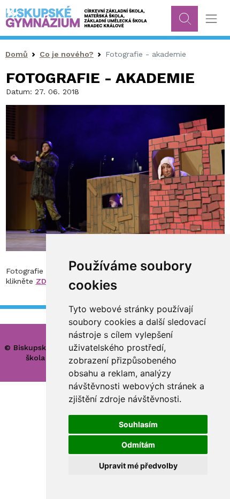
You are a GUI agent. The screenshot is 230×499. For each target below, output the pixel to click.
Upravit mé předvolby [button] (138, 465)
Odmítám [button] (138, 444)
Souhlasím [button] (138, 424)
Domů (16, 54)
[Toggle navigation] (211, 19)
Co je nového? (67, 54)
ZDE (43, 281)
